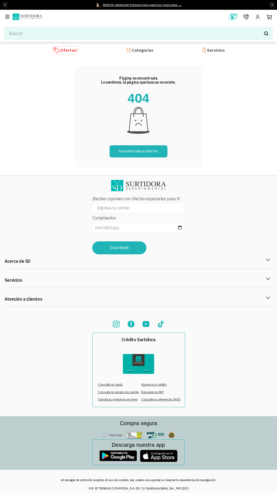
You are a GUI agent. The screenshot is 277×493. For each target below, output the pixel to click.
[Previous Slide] (5, 4)
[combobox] (138, 33)
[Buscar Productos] (266, 33)
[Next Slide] (272, 4)
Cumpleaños (104, 218)
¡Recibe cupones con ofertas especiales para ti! (136, 198)
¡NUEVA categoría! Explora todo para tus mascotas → (142, 5)
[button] (8, 17)
